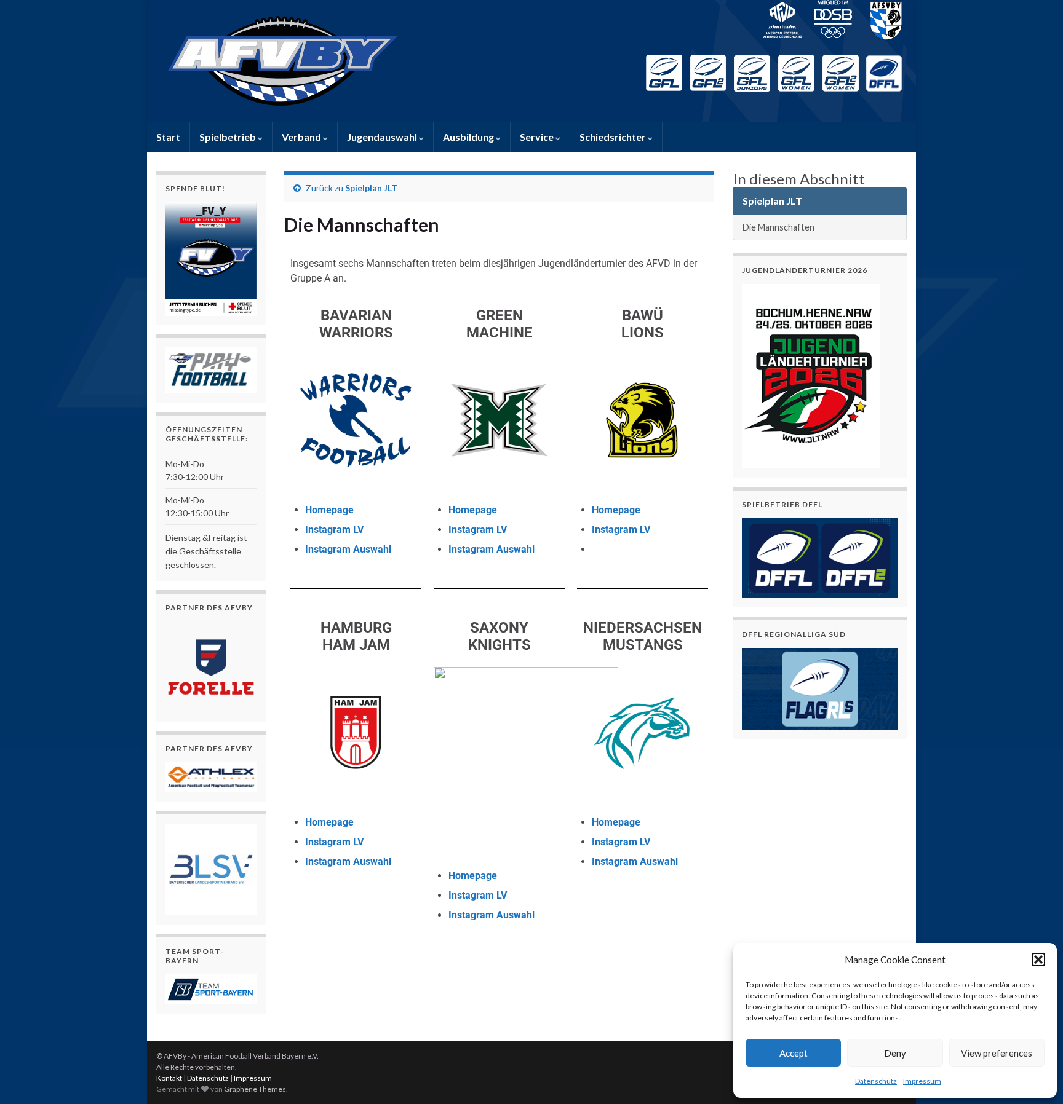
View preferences (996, 1053)
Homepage (329, 510)
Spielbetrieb (228, 137)
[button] (1038, 959)
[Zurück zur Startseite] (531, 61)
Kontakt (169, 1077)
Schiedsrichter (613, 137)
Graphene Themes (255, 1089)
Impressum (922, 1081)
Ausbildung (469, 137)
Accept (793, 1053)
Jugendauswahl (383, 137)
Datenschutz (876, 1081)
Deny (895, 1053)
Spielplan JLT (371, 188)
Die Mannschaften (778, 227)
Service (537, 137)
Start (168, 137)
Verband (302, 137)
